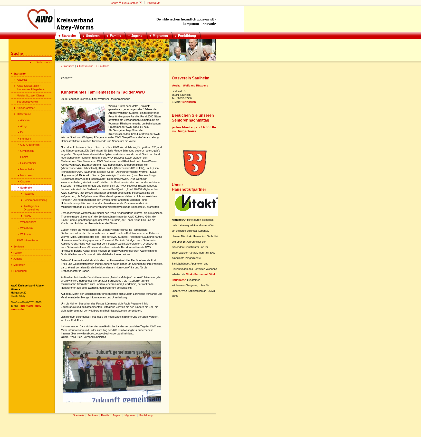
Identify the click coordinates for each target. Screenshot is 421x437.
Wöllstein (25, 234)
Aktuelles (22, 79)
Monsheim (26, 175)
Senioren (18, 246)
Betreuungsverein (27, 101)
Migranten (19, 264)
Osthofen (25, 181)
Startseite (68, 66)
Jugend (17, 258)
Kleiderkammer (26, 107)
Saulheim (103, 66)
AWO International (27, 240)
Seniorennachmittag (35, 200)
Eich (22, 132)
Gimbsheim (27, 150)
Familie (17, 252)
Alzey (23, 126)
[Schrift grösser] (120, 2)
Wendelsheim (28, 221)
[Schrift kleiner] (140, 2)
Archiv (27, 215)
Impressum (153, 2)
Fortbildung (20, 270)
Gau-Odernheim (29, 144)
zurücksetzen (130, 2)
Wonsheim (26, 228)
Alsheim (24, 120)
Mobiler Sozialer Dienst (30, 95)
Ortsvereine (86, 66)
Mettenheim (27, 169)
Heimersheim (28, 163)
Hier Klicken (188, 101)
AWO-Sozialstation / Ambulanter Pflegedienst (31, 87)
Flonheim (25, 138)
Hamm (24, 156)
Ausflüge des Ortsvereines (31, 208)
